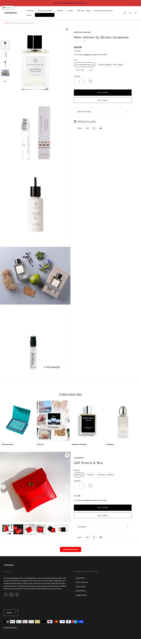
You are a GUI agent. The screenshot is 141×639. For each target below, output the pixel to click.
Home (6, 23)
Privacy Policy (81, 587)
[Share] (87, 128)
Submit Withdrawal (70, 549)
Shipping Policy (81, 595)
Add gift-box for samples (86, 121)
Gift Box (90, 475)
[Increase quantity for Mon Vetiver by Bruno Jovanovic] (83, 81)
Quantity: (77, 76)
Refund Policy (81, 591)
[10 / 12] (41, 529)
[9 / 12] (29, 529)
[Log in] (124, 13)
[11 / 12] (52, 529)
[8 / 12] (18, 529)
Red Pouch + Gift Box (106, 475)
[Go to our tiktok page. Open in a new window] (17, 594)
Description (81, 527)
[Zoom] (67, 29)
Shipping (87, 55)
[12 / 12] (63, 529)
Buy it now (103, 100)
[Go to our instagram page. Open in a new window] (11, 594)
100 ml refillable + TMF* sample (110, 65)
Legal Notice (80, 578)
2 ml (90, 70)
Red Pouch (79, 475)
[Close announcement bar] (135, 3)
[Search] (130, 13)
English (9, 613)
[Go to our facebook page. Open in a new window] (6, 594)
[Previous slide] (3, 487)
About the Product (84, 112)
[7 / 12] (7, 529)
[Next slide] (67, 487)
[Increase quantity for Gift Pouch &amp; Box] (83, 485)
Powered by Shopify (10, 628)
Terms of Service (82, 582)
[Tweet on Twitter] (100, 128)
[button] (8, 7)
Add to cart (102, 93)
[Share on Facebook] (94, 128)
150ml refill (79, 70)
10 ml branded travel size (84, 65)
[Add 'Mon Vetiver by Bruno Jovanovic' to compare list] (90, 81)
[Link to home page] (9, 565)
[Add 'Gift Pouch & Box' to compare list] (90, 485)
